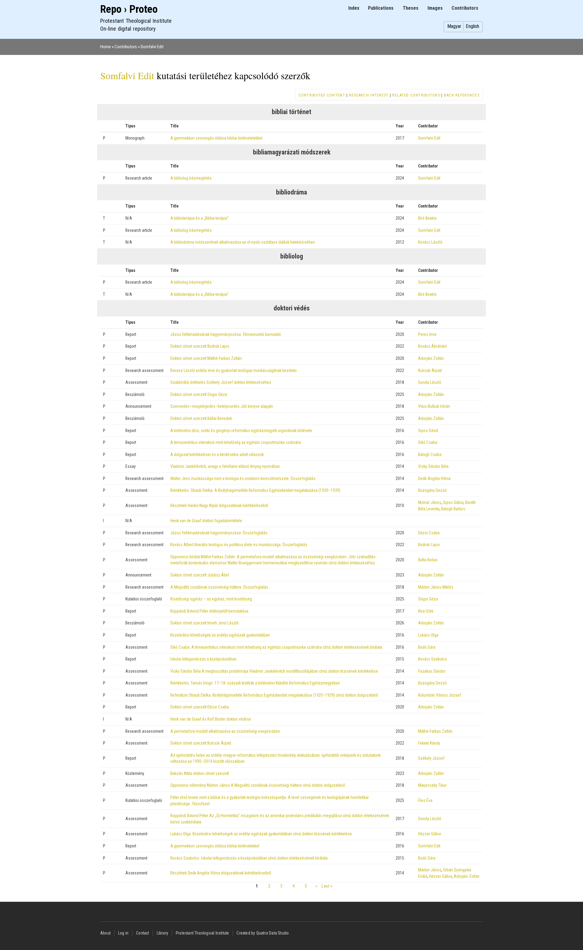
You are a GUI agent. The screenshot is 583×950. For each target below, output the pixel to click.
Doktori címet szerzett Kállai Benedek (201, 418)
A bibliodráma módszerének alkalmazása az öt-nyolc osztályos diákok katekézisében (242, 242)
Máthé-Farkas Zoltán (435, 731)
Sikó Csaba (427, 442)
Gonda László (429, 382)
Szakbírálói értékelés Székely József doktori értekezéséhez (220, 382)
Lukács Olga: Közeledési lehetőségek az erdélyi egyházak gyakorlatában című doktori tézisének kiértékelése (261, 833)
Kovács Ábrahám (432, 346)
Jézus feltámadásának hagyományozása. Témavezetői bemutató (225, 334)
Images (435, 8)
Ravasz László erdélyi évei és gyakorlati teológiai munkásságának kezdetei (233, 370)
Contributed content (321, 95)
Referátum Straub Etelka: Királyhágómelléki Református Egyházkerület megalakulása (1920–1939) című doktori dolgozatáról (274, 695)
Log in (123, 933)
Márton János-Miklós (435, 587)
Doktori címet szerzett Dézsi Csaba (199, 707)
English (472, 26)
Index (353, 8)
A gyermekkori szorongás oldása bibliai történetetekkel (216, 138)
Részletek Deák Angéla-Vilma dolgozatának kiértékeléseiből (220, 873)
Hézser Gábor (429, 833)
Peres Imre (427, 334)
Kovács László (430, 242)
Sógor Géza (428, 599)
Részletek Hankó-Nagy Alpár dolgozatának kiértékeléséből (219, 505)
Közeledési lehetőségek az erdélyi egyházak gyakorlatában (220, 635)
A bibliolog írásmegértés (191, 178)
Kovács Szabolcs (432, 659)
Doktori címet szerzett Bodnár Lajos (199, 346)
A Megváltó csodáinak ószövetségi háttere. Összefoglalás (219, 587)
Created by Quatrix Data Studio (263, 933)
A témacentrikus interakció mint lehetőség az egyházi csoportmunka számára (235, 442)
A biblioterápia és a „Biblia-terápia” (199, 218)
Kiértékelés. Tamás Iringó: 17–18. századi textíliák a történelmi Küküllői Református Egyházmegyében (255, 683)
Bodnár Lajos (429, 544)
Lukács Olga (428, 635)
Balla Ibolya (427, 559)
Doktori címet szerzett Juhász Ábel (199, 575)
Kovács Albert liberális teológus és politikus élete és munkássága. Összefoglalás (238, 544)
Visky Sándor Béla (433, 466)
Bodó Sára (426, 647)
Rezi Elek (425, 611)
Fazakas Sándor (431, 671)
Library (162, 933)
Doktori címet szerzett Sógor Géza (198, 394)
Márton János (429, 869)
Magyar (454, 26)
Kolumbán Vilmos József (439, 695)
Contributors (465, 8)
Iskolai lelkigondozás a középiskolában (203, 659)
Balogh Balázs (453, 508)
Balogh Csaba (430, 454)
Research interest (369, 95)
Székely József (431, 758)
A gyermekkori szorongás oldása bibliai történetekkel (214, 846)
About (105, 933)
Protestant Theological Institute (202, 933)
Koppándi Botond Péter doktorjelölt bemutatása (209, 611)
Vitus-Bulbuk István (434, 406)
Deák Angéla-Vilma (434, 478)
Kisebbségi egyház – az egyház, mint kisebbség (211, 599)
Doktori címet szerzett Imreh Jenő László (204, 622)
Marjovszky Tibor (432, 785)
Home (105, 46)
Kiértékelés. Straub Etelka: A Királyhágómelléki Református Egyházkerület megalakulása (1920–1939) (255, 490)
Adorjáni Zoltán (431, 358)
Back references (461, 95)
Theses (410, 8)
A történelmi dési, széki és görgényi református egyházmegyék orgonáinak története (241, 430)
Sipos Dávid (428, 430)
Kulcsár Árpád (430, 370)
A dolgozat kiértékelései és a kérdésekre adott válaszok (217, 454)
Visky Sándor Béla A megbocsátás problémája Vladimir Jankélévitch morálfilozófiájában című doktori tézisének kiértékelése (274, 671)
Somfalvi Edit (152, 46)
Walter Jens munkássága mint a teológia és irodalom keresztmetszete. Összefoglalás (242, 478)
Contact (142, 933)
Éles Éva (425, 800)
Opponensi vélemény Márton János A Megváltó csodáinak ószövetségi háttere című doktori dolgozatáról (257, 785)
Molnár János (429, 502)
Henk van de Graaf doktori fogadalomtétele (206, 520)
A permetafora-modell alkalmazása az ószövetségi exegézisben (225, 731)
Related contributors (416, 95)
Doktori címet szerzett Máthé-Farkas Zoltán (206, 358)
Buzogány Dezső (432, 490)
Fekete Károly (429, 743)
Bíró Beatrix (427, 218)
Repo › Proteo (129, 9)
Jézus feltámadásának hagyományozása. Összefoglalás (219, 532)
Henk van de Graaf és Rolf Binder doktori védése (210, 719)
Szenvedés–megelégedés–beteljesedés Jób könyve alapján (221, 406)
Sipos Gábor (453, 502)
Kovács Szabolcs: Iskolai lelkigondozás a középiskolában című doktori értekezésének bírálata (249, 858)
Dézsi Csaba (429, 532)
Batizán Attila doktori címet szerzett (199, 773)
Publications (381, 8)
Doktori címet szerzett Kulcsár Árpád (200, 743)
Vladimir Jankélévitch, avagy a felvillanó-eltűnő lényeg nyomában (225, 466)
